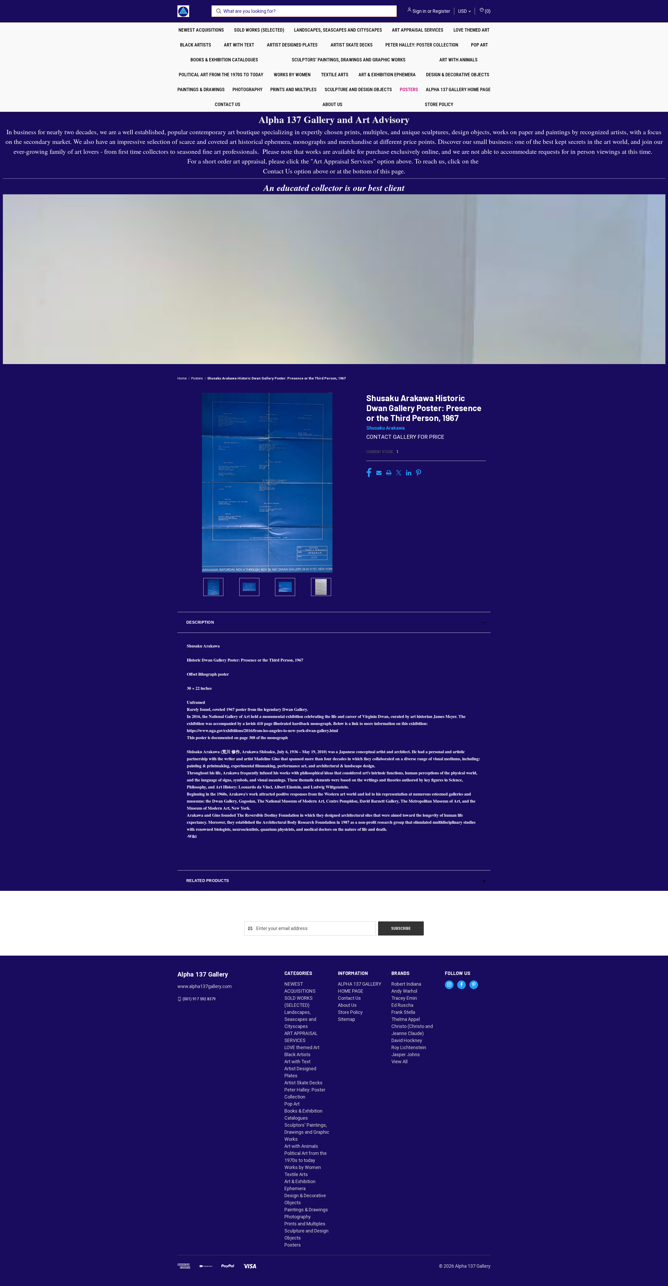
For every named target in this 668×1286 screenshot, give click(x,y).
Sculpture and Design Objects (358, 89)
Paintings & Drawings (201, 89)
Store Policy (439, 104)
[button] (334, 622)
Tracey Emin (404, 998)
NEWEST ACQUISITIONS (201, 30)
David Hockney (406, 1040)
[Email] (378, 472)
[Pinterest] (418, 472)
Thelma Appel (405, 1019)
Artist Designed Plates (292, 45)
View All (399, 1061)
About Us (332, 104)
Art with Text (239, 45)
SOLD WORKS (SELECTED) (259, 30)
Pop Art (479, 45)
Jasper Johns (405, 1054)
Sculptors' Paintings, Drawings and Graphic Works (348, 59)
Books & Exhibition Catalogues (224, 59)
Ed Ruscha (402, 1005)
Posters (409, 89)
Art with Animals (458, 59)
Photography (247, 89)
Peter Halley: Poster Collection (421, 45)
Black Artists (195, 45)
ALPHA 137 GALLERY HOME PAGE (458, 89)
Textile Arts (334, 74)
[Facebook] (369, 472)
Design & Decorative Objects (457, 74)
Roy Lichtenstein (408, 1047)
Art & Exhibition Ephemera (387, 74)
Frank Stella (403, 1012)
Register (441, 11)
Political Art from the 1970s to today (221, 74)
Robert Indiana (406, 984)
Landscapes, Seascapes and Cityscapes (338, 30)
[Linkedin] (408, 472)
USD (463, 11)
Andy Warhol (404, 991)
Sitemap (346, 1019)
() (487, 11)
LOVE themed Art (472, 30)
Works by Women (292, 74)
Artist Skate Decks (352, 45)
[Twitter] (398, 472)
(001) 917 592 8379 (199, 999)
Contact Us (227, 104)
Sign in (419, 11)
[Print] (388, 472)
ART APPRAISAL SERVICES (417, 30)
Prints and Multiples (293, 89)
